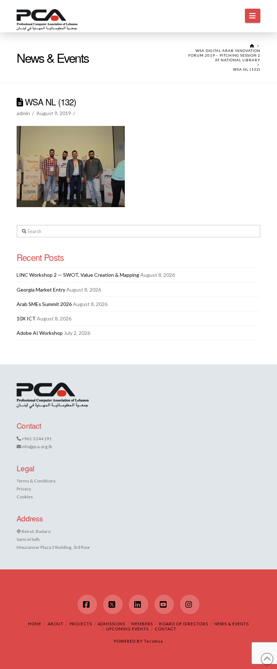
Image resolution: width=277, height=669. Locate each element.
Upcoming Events (127, 628)
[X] (113, 604)
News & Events (231, 623)
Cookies (25, 496)
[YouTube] (164, 604)
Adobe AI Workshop (40, 333)
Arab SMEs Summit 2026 (44, 304)
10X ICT (26, 318)
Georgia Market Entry (41, 290)
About (55, 623)
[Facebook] (87, 604)
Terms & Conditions (36, 481)
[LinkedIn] (138, 604)
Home (34, 623)
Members (142, 623)
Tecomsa (153, 641)
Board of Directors (183, 623)
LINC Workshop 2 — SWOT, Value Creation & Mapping (78, 275)
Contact (165, 628)
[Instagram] (189, 604)
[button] (252, 16)
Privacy (24, 488)
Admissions (111, 623)
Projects (81, 623)
